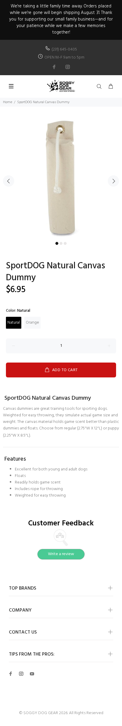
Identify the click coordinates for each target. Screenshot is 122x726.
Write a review (61, 554)
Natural (13, 322)
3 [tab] (65, 243)
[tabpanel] (61, 177)
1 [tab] (56, 243)
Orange (32, 322)
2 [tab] (61, 243)
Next (113, 181)
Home (7, 102)
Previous (8, 181)
